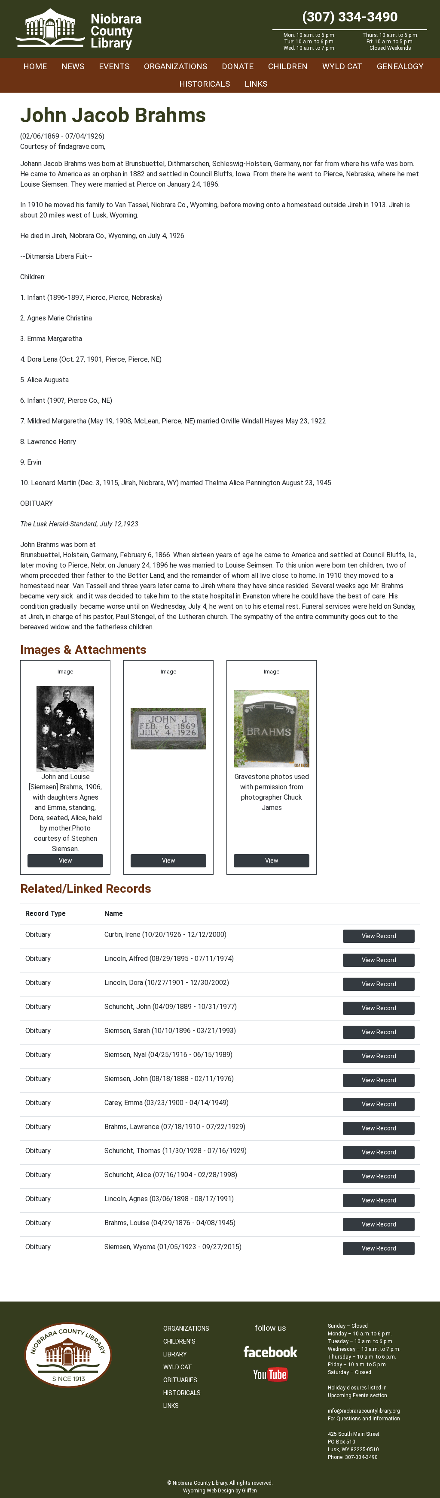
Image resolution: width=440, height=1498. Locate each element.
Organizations (175, 66)
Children (288, 66)
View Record (379, 936)
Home (35, 66)
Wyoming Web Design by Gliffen (220, 1491)
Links (255, 84)
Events (114, 66)
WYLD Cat (342, 66)
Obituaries (180, 1380)
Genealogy (400, 66)
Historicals (204, 84)
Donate (238, 66)
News (72, 66)
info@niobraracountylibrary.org (364, 1411)
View (65, 860)
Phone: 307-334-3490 (353, 1457)
